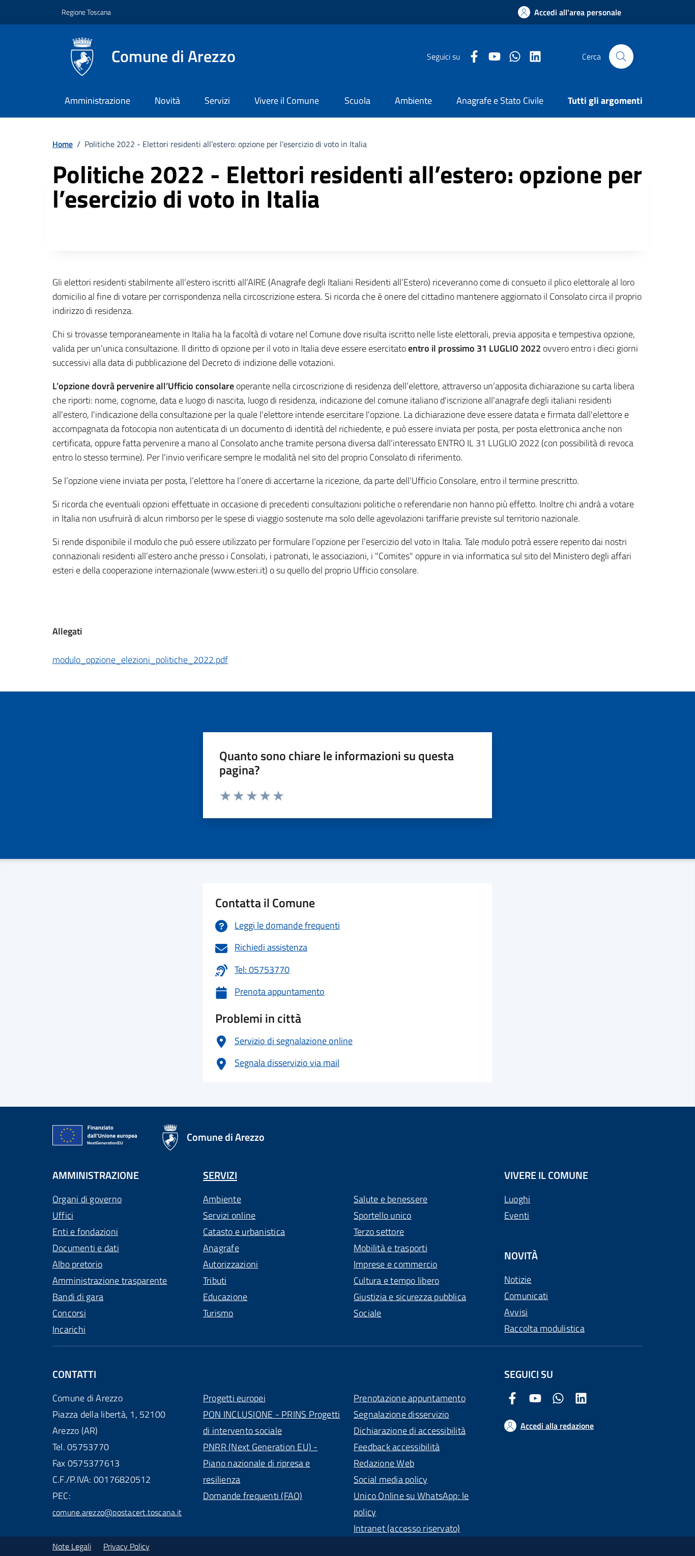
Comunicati (526, 1296)
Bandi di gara (77, 1297)
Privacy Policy (126, 1546)
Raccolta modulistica (544, 1328)
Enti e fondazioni (85, 1231)
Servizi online (229, 1215)
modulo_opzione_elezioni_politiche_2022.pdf (140, 660)
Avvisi (516, 1312)
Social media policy (391, 1479)
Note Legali (71, 1546)
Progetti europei (234, 1398)
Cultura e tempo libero (396, 1280)
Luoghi (517, 1199)
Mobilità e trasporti (390, 1248)
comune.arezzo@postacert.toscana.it (117, 1512)
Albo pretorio (77, 1264)
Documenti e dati (85, 1248)
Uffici (62, 1215)
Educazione (225, 1297)
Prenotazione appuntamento (410, 1398)
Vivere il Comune (286, 100)
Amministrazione (97, 100)
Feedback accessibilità (397, 1447)
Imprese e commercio (396, 1264)
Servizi (217, 100)
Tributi (215, 1280)
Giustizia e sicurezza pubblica (410, 1297)
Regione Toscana (86, 12)
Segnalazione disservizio (401, 1414)
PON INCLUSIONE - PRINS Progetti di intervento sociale (271, 1422)
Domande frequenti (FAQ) (253, 1496)
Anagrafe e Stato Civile (499, 100)
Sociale (368, 1313)
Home (62, 144)
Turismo (218, 1313)
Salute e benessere (390, 1199)
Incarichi (68, 1329)
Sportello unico (383, 1215)
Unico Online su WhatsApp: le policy (411, 1504)
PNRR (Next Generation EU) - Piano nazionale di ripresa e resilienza (260, 1463)
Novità (167, 100)
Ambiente (222, 1199)
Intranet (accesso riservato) (407, 1528)
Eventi (516, 1215)
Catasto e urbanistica (244, 1231)
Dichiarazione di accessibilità (410, 1430)
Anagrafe (221, 1248)
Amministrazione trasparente (109, 1280)
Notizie (518, 1279)
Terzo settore (379, 1231)
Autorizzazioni (230, 1264)
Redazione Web (384, 1463)
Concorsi (69, 1313)
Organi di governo (87, 1199)
